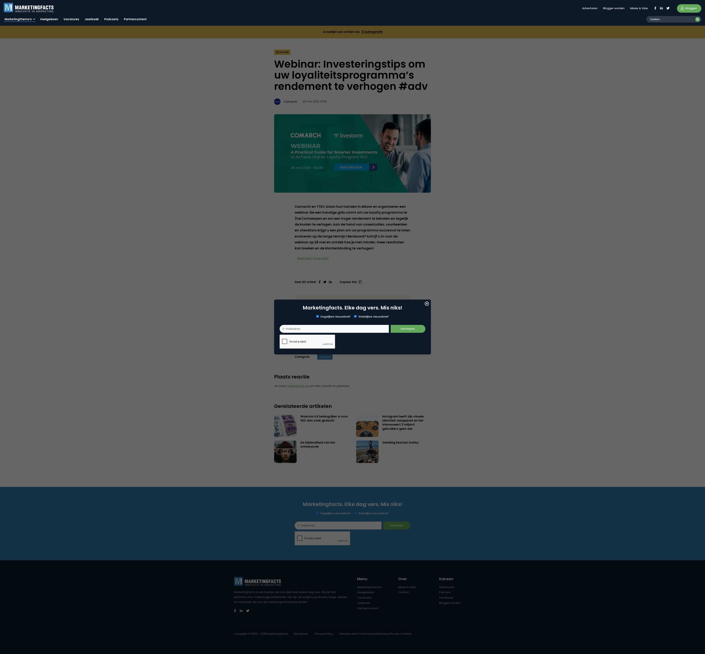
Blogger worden (614, 8)
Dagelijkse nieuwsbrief (335, 316)
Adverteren (590, 8)
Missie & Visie (639, 8)
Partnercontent (135, 19)
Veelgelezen (49, 19)
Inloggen (690, 8)
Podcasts (111, 19)
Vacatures (71, 19)
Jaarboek (92, 19)
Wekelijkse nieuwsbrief (373, 316)
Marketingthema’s (18, 19)
